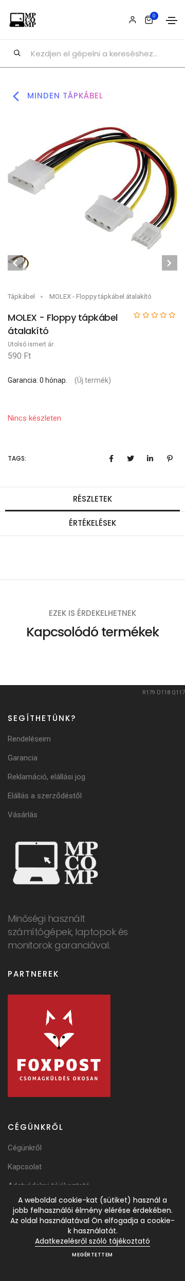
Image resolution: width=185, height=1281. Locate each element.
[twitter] (130, 458)
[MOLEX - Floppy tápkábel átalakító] (92, 188)
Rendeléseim (29, 738)
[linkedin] (150, 458)
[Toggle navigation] (171, 20)
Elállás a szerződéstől (45, 795)
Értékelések (92, 523)
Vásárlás (23, 814)
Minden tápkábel (64, 95)
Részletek (92, 498)
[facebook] (111, 458)
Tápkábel (21, 296)
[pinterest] (169, 458)
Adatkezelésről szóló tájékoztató (92, 1241)
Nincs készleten (34, 418)
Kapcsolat (25, 1166)
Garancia (23, 757)
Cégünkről (25, 1147)
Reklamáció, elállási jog (46, 776)
